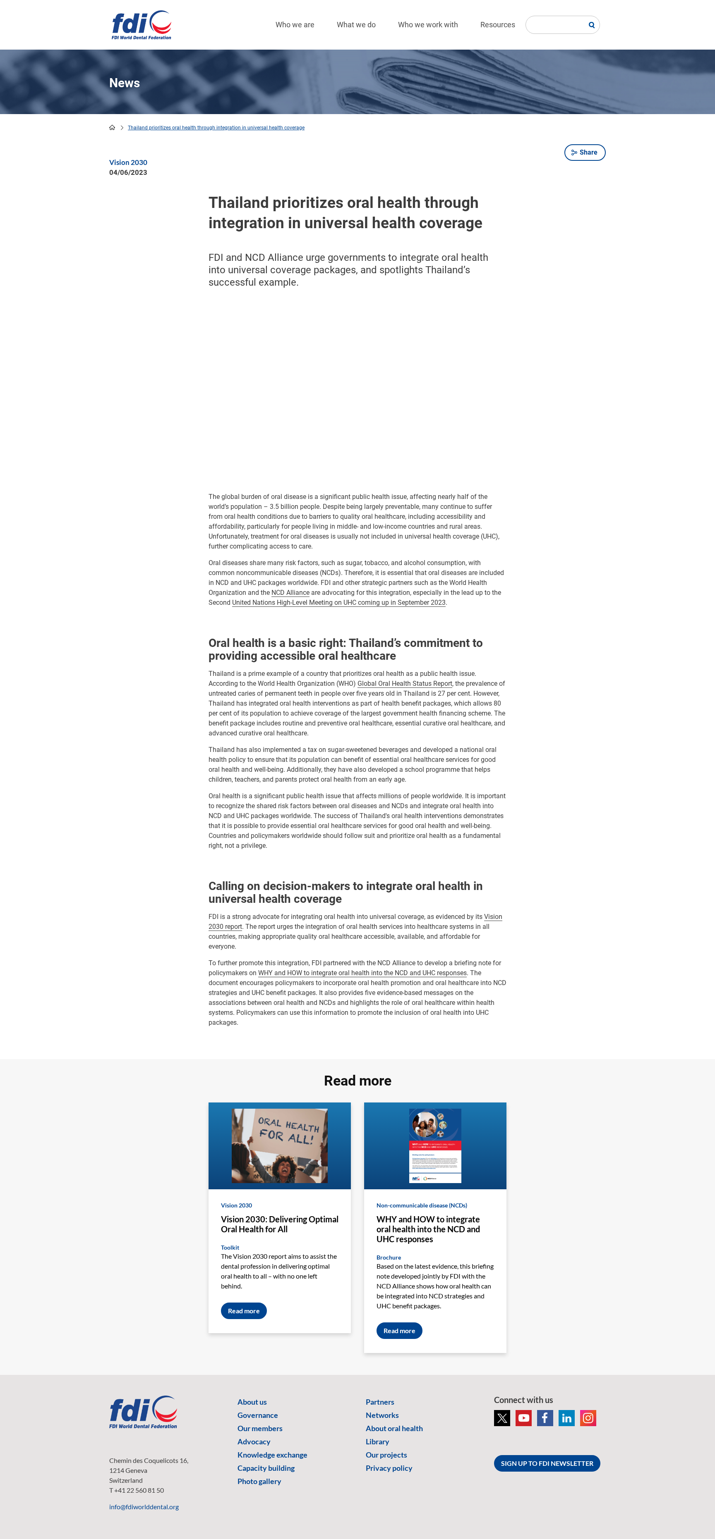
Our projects (386, 1454)
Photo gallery (259, 1481)
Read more (244, 1311)
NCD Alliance (290, 593)
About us (252, 1401)
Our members (260, 1428)
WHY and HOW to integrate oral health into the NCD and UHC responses (362, 973)
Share (588, 152)
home (112, 127)
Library (377, 1441)
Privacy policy (389, 1467)
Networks (382, 1415)
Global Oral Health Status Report (405, 683)
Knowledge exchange (272, 1454)
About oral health (394, 1428)
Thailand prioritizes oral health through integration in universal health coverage (216, 128)
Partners (380, 1401)
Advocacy (254, 1441)
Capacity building (266, 1467)
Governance (258, 1415)
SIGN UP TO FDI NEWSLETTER (547, 1463)
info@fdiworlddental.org (144, 1506)
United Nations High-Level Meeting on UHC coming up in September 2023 (339, 602)
